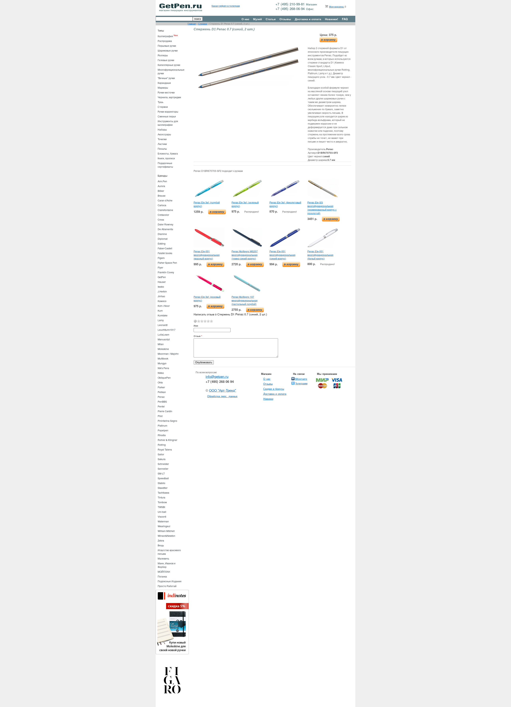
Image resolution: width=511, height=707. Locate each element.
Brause (161, 195)
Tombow (162, 502)
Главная (192, 23)
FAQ (345, 19)
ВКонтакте (301, 378)
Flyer (160, 267)
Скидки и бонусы (273, 389)
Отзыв (198, 336)
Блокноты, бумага (168, 153)
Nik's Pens (163, 368)
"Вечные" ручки (166, 78)
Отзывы (285, 19)
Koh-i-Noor (164, 305)
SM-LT (161, 473)
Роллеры (163, 55)
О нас (245, 19)
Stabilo (161, 483)
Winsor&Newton (166, 535)
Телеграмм (301, 383)
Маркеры (163, 87)
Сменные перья (167, 116)
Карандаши (164, 82)
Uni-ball (162, 511)
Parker (161, 387)
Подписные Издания (169, 581)
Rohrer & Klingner (167, 440)
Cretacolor (163, 214)
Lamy (161, 320)
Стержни (202, 23)
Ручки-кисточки (166, 92)
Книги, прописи (166, 158)
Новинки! (331, 19)
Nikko (161, 372)
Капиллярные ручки (169, 64)
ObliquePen (164, 377)
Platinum (162, 425)
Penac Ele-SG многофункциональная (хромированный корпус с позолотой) (322, 208)
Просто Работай (167, 586)
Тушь (160, 102)
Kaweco (162, 301)
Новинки (268, 399)
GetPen (162, 277)
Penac (161, 396)
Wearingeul (164, 526)
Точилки (162, 139)
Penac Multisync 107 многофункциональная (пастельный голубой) (244, 300)
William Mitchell (166, 531)
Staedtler (162, 487)
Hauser (162, 281)
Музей (257, 19)
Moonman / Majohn (168, 353)
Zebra (161, 540)
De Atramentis (165, 229)
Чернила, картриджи (169, 97)
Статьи (271, 19)
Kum (160, 310)
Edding (161, 243)
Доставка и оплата (308, 19)
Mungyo (162, 363)
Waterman (163, 521)
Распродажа (165, 41)
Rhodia (162, 435)
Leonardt (162, 325)
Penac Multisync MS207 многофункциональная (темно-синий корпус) (245, 255)
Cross (161, 219)
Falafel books (165, 253)
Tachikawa (163, 492)
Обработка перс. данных (222, 396)
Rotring (162, 444)
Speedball (163, 478)
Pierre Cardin (165, 411)
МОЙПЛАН (164, 571)
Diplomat (162, 238)
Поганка (162, 576)
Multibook (163, 358)
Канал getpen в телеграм (226, 5)
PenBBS (162, 401)
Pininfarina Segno (167, 420)
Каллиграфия (165, 36)
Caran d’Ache (165, 200)
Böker (161, 190)
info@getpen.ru (217, 376)
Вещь (161, 545)
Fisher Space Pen (167, 262)
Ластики (162, 144)
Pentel (161, 406)
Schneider (163, 463)
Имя (196, 325)
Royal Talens (165, 449)
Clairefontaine (165, 210)
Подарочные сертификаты (165, 164)
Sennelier (163, 468)
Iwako (161, 286)
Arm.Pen (162, 181)
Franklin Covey (166, 272)
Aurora (161, 186)
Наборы (162, 129)
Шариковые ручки (168, 50)
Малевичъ (163, 558)
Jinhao (161, 296)
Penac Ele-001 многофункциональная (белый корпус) (320, 255)
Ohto (160, 382)
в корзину (328, 39)
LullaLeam (163, 334)
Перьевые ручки (167, 45)
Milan (161, 344)
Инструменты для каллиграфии (168, 122)
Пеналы (162, 148)
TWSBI (161, 507)
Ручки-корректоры (168, 111)
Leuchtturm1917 (166, 329)
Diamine (162, 234)
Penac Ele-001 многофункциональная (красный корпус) (207, 255)
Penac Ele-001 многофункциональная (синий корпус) (282, 255)
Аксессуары (164, 134)
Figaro (161, 257)
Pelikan (162, 392)
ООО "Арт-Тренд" (222, 390)
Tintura (161, 497)
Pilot (160, 416)
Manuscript (164, 339)
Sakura (161, 459)
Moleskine (163, 349)
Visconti (162, 516)
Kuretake (162, 315)
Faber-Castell (165, 248)
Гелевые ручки (166, 60)
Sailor (161, 454)
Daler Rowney (165, 224)
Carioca (162, 205)
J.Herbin (162, 291)
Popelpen (163, 430)
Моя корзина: (336, 6)
